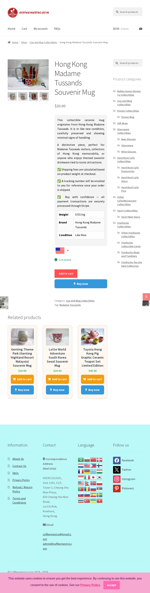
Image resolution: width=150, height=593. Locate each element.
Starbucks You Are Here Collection (131, 264)
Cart (24, 28)
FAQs (57, 28)
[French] (81, 471)
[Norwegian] (93, 483)
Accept (111, 585)
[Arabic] (81, 459)
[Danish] (100, 459)
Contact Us (19, 466)
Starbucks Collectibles (124, 224)
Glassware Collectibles (124, 131)
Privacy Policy (21, 480)
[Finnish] (100, 465)
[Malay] (81, 483)
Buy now (82, 284)
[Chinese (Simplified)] (93, 459)
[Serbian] (100, 488)
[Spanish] (93, 494)
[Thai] (81, 500)
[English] (87, 465)
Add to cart (66, 273)
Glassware (127, 145)
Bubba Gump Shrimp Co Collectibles (129, 93)
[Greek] (93, 471)
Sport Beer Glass (130, 216)
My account (41, 28)
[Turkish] (87, 500)
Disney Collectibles (128, 110)
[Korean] (100, 477)
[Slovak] (81, 494)
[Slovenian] (87, 494)
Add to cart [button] (24, 379)
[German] (87, 471)
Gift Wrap (122, 123)
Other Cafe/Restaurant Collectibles (126, 200)
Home (11, 28)
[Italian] (87, 477)
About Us (18, 459)
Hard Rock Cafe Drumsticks (130, 169)
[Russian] (93, 488)
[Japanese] (93, 477)
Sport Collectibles (127, 210)
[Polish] (100, 483)
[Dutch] (81, 465)
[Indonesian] (81, 477)
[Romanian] (87, 488)
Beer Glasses (128, 139)
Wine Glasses (128, 151)
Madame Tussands (70, 305)
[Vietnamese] (100, 500)
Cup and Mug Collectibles (43, 42)
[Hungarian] (100, 471)
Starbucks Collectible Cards (131, 244)
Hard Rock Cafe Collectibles (126, 159)
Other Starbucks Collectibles (130, 234)
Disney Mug (127, 117)
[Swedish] (100, 494)
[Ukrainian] (93, 500)
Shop (24, 42)
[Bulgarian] (87, 459)
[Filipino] (93, 465)
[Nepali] (87, 483)
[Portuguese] (81, 488)
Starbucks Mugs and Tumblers (130, 254)
